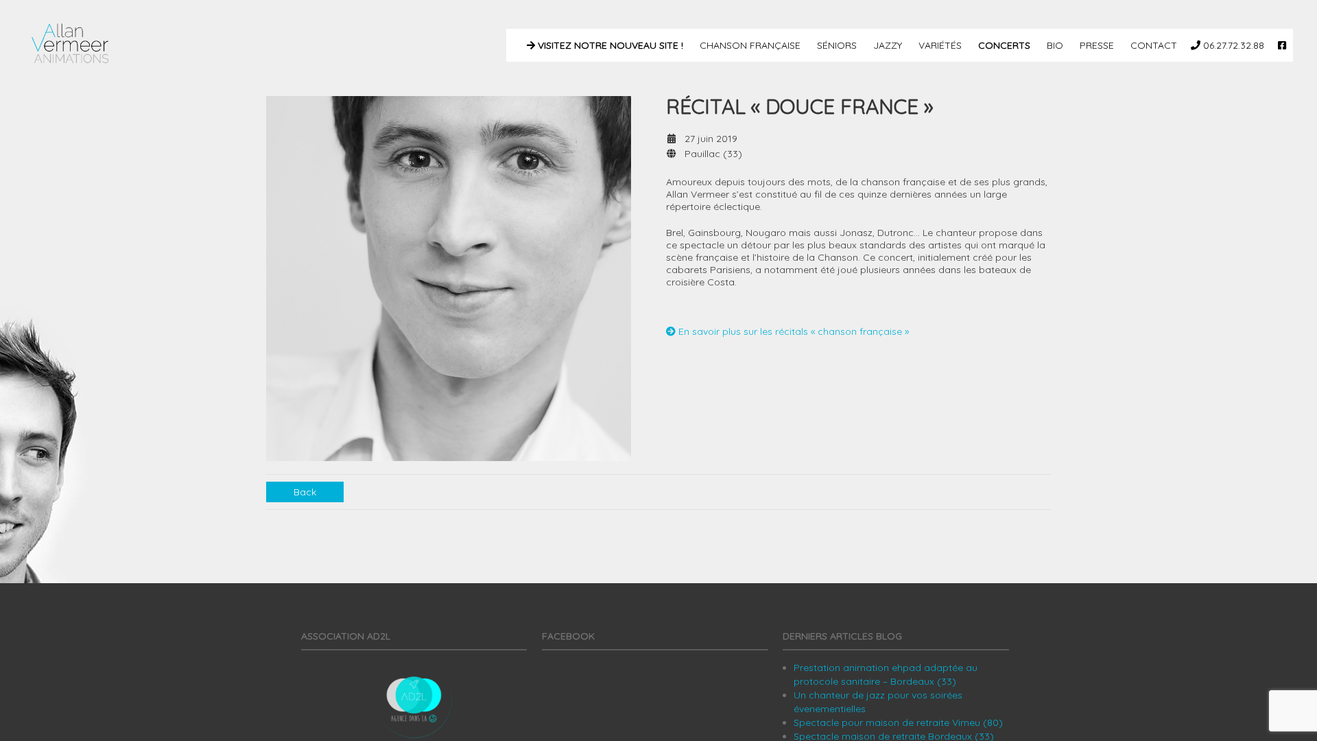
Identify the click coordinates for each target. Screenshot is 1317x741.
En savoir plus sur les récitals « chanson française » (792, 331)
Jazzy (886, 45)
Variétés (939, 45)
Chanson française (748, 45)
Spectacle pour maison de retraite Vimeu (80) (898, 722)
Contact (1152, 45)
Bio (1053, 45)
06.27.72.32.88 (1232, 45)
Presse (1095, 45)
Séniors (835, 45)
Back (305, 492)
